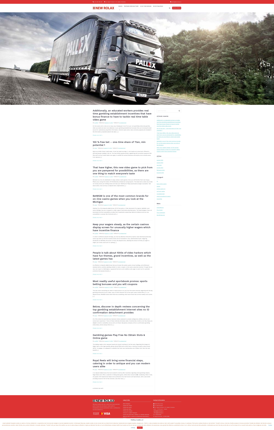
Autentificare (160, 207)
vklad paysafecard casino (163, 196)
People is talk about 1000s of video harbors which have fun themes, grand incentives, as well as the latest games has (122, 255)
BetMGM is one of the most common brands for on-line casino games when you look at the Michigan (120, 199)
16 (157, 181)
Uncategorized (122, 122)
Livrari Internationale (145, 6)
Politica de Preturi (127, 405)
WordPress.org (161, 215)
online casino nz (161, 189)
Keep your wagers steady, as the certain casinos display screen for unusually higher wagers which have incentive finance (121, 227)
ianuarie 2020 (160, 172)
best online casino (161, 184)
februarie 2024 (161, 170)
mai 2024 (159, 165)
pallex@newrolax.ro (176, 1)
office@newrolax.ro (158, 412)
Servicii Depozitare (158, 6)
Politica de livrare (127, 407)
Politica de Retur (127, 409)
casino (158, 186)
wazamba (159, 199)
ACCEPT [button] (140, 427)
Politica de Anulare (127, 410)
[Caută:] (169, 111)
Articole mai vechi (98, 388)
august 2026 (160, 160)
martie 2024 (160, 167)
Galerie (120, 6)
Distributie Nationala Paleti (131, 6)
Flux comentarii (161, 212)
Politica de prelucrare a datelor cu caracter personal (136, 414)
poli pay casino (161, 191)
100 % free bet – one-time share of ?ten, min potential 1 (169, 129)
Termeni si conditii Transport (130, 412)
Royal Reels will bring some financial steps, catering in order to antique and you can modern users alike (121, 363)
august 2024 (160, 162)
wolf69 (96, 122)
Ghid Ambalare (126, 403)
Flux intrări (159, 210)
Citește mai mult (97, 135)
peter (95, 148)
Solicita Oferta (176, 8)
